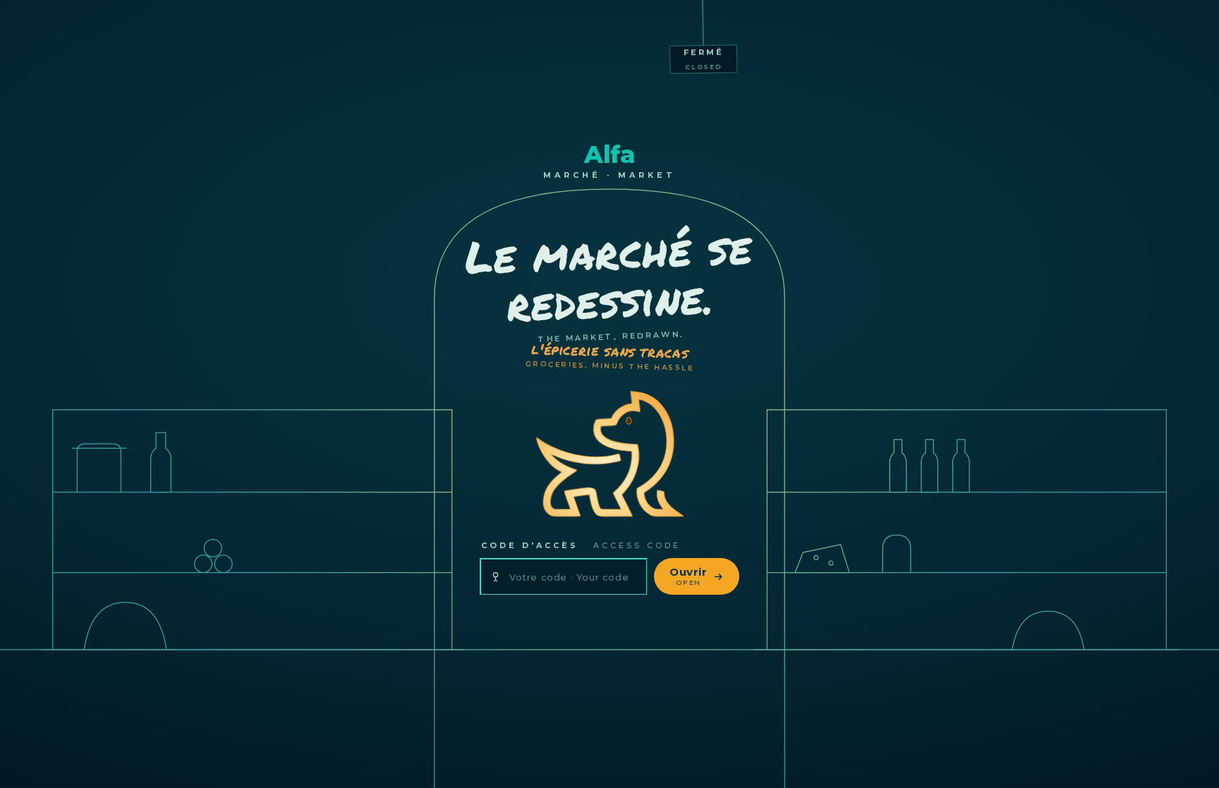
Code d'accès (581, 545)
